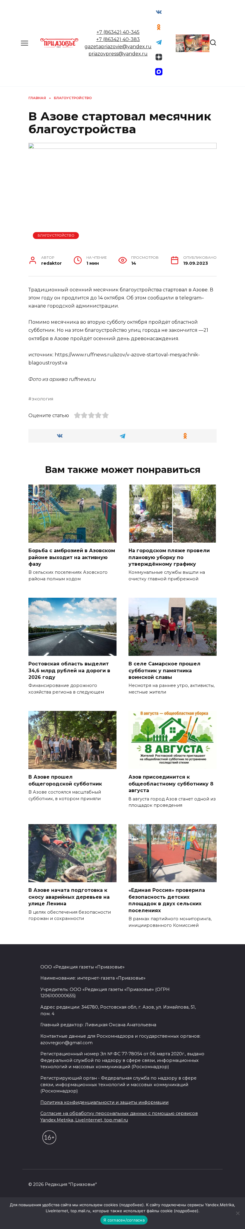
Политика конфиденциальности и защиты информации (104, 1102)
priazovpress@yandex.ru (118, 54)
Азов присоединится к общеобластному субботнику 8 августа (170, 783)
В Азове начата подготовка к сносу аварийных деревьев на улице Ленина (69, 896)
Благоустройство (56, 235)
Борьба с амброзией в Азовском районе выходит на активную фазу (71, 557)
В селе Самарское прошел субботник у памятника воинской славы (164, 670)
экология (42, 399)
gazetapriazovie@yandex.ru (118, 46)
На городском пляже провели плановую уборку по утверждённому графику (169, 557)
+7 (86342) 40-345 (118, 32)
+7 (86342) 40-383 (118, 39)
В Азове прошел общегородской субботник (65, 780)
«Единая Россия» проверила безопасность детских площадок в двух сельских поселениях (166, 900)
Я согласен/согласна (124, 1220)
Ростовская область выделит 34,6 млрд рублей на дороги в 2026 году (69, 670)
